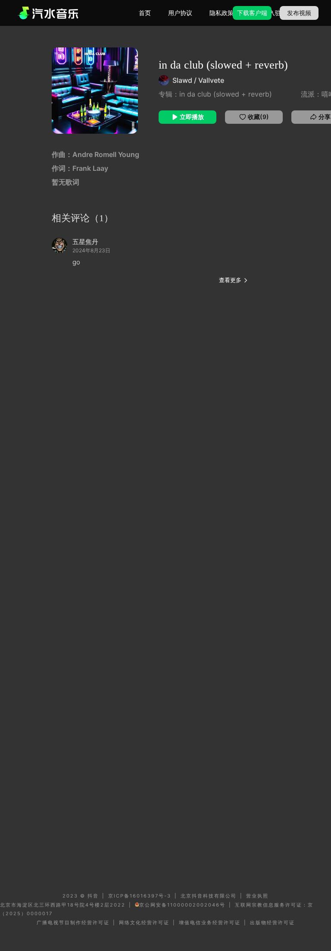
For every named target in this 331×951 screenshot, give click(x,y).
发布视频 (299, 12)
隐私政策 (221, 12)
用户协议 (180, 12)
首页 (145, 12)
